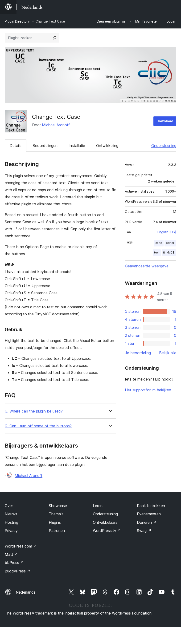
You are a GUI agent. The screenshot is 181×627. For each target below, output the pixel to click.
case (158, 243)
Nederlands (26, 592)
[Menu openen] (173, 7)
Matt (11, 554)
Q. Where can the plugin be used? (34, 411)
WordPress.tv (107, 530)
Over (9, 505)
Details (15, 145)
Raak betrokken (151, 505)
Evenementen (149, 514)
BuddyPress (17, 571)
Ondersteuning (163, 145)
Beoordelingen (45, 145)
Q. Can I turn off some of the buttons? (38, 426)
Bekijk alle (167, 352)
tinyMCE (168, 252)
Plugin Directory (17, 21)
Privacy (11, 530)
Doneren (146, 522)
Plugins (55, 522)
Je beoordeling (138, 352)
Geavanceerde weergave (147, 266)
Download (164, 121)
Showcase (58, 505)
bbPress (14, 562)
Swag (144, 530)
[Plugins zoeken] (54, 38)
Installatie (77, 145)
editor (170, 243)
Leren (98, 505)
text (156, 252)
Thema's (56, 514)
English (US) (166, 232)
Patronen (57, 530)
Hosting (11, 522)
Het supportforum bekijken (148, 390)
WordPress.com (21, 546)
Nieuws (11, 514)
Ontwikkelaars (105, 522)
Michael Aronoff (56, 125)
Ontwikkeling (107, 145)
